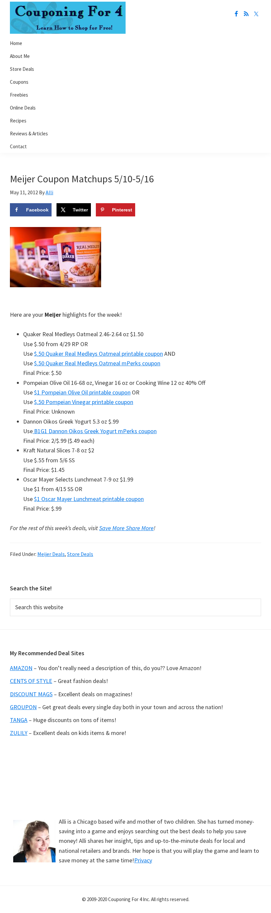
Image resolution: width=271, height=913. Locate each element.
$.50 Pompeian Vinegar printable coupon (83, 402)
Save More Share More (126, 528)
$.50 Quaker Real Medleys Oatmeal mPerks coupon (97, 363)
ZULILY (18, 733)
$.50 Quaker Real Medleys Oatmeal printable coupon (98, 353)
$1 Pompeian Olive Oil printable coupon (82, 392)
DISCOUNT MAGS (31, 694)
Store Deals (80, 554)
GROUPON (23, 707)
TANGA (18, 720)
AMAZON (21, 668)
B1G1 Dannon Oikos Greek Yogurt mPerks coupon (95, 431)
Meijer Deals (51, 554)
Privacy (143, 860)
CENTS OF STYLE (31, 681)
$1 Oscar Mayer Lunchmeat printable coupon (89, 499)
